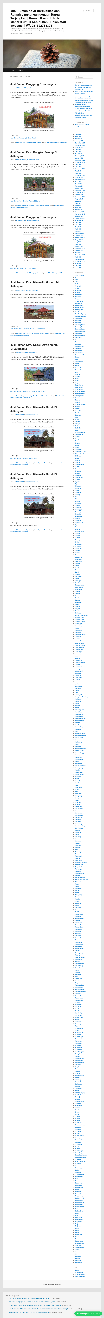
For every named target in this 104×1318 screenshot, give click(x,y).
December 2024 (80, 160)
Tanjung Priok (79, 1198)
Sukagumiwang (80, 1125)
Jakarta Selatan (80, 645)
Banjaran (78, 344)
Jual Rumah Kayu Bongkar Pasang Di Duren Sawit (27, 201)
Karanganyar (79, 716)
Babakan (78, 312)
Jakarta (77, 639)
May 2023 (78, 171)
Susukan (78, 1172)
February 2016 (79, 259)
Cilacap (77, 497)
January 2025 (79, 158)
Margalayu (78, 869)
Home (12, 70)
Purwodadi (78, 1043)
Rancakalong (79, 1060)
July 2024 (78, 164)
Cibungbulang (79, 464)
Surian (77, 1170)
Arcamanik (78, 294)
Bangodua (78, 338)
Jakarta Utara (79, 649)
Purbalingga (79, 1037)
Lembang (78, 819)
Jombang (78, 688)
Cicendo (77, 469)
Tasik (76, 1209)
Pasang (42, 205)
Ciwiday (77, 550)
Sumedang (78, 1153)
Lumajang (78, 841)
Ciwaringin (78, 548)
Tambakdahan (79, 1187)
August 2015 (79, 263)
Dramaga (78, 581)
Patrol (77, 981)
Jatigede (77, 665)
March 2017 (78, 253)
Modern (42, 333)
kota (76, 791)
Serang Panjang (80, 1093)
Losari (77, 839)
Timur (77, 1230)
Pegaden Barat (79, 985)
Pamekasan (78, 929)
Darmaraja (78, 561)
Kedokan (78, 746)
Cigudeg (77, 480)
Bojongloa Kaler (80, 391)
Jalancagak (78, 652)
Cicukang (78, 471)
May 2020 (78, 205)
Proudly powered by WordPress (52, 1284)
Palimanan (78, 923)
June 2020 (78, 203)
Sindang (77, 1099)
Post (76, 1026)
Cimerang (78, 512)
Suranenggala (79, 1168)
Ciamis (77, 437)
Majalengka (78, 852)
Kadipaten (78, 699)
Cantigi (77, 424)
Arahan (77, 292)
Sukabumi (78, 1123)
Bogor (77, 383)
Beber (77, 363)
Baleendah (78, 318)
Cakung (77, 421)
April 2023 (78, 173)
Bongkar (18, 205)
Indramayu (78, 632)
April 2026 (78, 136)
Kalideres (78, 701)
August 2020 (79, 199)
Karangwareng (79, 720)
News (77, 897)
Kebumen (78, 740)
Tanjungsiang (79, 1207)
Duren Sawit (79, 587)
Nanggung (78, 895)
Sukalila (77, 1133)
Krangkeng (78, 796)
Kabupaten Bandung (81, 697)
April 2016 (78, 257)
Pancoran (78, 936)
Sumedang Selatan (81, 1155)
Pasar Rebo (78, 968)
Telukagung (78, 1217)
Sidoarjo (78, 1097)
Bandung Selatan (80, 329)
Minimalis (36, 333)
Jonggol (77, 690)
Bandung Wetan (80, 331)
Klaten (77, 778)
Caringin (78, 428)
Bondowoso (79, 398)
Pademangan (79, 914)
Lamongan (78, 806)
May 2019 (78, 227)
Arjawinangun (79, 301)
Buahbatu (78, 413)
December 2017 (80, 248)
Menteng (78, 875)
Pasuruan (78, 974)
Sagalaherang (79, 1075)
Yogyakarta (78, 1263)
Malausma (78, 860)
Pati (76, 976)
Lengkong (78, 822)
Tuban (77, 1237)
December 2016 (80, 255)
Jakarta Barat (79, 641)
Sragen (77, 1118)
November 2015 (80, 261)
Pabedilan (78, 903)
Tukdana (77, 1239)
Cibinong (78, 456)
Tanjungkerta (79, 1200)
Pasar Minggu (79, 966)
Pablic (77, 905)
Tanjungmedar (79, 1202)
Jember (77, 680)
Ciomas (77, 518)
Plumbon (78, 1022)
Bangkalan (78, 333)
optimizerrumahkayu (34, 88)
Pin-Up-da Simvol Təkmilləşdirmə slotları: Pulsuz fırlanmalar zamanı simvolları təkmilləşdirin (39, 1309)
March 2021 (78, 184)
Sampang (78, 1080)
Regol (77, 1067)
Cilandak (78, 499)
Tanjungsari (79, 1204)
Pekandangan (79, 989)
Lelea (77, 811)
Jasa (76, 656)
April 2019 (78, 229)
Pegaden (78, 983)
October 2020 (79, 195)
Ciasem (77, 443)
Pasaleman (78, 959)
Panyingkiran (79, 948)
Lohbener (78, 832)
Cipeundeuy (79, 523)
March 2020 (78, 210)
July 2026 (78, 134)
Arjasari (77, 299)
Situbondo (78, 1105)
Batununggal (79, 361)
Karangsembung (80, 718)
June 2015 (78, 268)
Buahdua (78, 415)
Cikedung (78, 492)
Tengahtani (78, 1222)
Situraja (77, 1108)
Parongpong (79, 953)
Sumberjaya (79, 1151)
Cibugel (77, 462)
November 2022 (80, 175)
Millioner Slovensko (81, 880)
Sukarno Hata (79, 1140)
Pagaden (78, 916)
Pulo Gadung (79, 1032)
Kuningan (78, 802)
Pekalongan (79, 987)
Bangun (77, 340)
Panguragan (79, 944)
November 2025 (80, 145)
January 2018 (79, 246)
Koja (76, 785)
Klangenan (78, 776)
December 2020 (80, 190)
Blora (77, 381)
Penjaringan (79, 1000)
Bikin (76, 372)
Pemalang (78, 994)
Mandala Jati (79, 864)
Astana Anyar (79, 307)
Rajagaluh (78, 1054)
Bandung (78, 322)
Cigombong (79, 477)
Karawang (78, 723)
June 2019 (78, 225)
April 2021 (78, 182)
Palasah (77, 921)
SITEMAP (21, 70)
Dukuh (77, 583)
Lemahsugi (78, 817)
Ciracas (77, 527)
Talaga (77, 1179)
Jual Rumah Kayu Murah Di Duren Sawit (23, 458)
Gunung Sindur (80, 621)
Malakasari (78, 856)
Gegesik (77, 604)
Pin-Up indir (79, 1009)
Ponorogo (78, 1024)
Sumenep (78, 1159)
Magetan (77, 847)
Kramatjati (78, 794)
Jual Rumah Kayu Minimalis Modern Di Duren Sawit (27, 329)
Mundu (77, 890)
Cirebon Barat (79, 531)
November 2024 (80, 162)
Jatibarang (78, 660)
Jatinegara (19, 142)
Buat (76, 417)
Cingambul (78, 516)
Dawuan (77, 563)
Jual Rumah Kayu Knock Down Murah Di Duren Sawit (28, 391)
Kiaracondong (79, 774)
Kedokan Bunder (80, 748)
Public (77, 1030)
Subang (77, 1120)
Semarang (78, 1088)
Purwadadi (78, 1039)
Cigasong (78, 475)
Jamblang (78, 654)
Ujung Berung (79, 1243)
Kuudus (77, 804)
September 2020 (80, 197)
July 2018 (78, 242)
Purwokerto (78, 1045)
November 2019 (80, 214)
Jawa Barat (78, 677)
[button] (88, 1313)
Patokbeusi (78, 979)
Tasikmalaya (79, 1211)
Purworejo (78, 1047)
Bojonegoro (79, 387)
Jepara (77, 682)
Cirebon (77, 529)
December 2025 (80, 143)
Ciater (77, 445)
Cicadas (77, 467)
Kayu (32, 205)
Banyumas (78, 350)
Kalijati (77, 703)
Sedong (77, 1086)
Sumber (77, 1148)
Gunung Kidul (79, 617)
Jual (24, 142)
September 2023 (80, 169)
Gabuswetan (79, 589)
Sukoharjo (78, 1144)
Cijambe (77, 482)
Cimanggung (79, 510)
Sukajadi (78, 1129)
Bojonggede (79, 389)
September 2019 (80, 218)
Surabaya (78, 1164)
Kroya (77, 798)
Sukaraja (78, 1138)
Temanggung (79, 1219)
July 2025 (78, 149)
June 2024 (78, 167)
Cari (76, 426)
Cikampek (78, 486)
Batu (76, 359)
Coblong (78, 555)
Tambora (78, 1191)
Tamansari (78, 1185)
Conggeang (78, 559)
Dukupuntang (79, 585)
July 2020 (78, 201)
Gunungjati (78, 624)
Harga (77, 628)
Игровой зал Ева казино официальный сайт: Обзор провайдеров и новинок (84, 100)
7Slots (77, 282)
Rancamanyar (79, 1062)
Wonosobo (78, 1260)
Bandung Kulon (80, 327)
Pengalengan (79, 998)
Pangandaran (79, 938)
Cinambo (78, 514)
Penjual (77, 1002)
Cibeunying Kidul (80, 454)
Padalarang (78, 912)
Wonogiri (78, 1258)
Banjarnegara (79, 346)
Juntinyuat (78, 695)
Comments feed (80, 1274)
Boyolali (77, 406)
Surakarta (78, 1166)
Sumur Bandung (80, 1161)
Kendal (77, 761)
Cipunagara (78, 525)
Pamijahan (78, 931)
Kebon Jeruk (79, 738)
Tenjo (77, 1224)
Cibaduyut (78, 449)
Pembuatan (78, 996)
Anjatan (77, 288)
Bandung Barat (79, 325)
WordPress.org (80, 1276)
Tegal (77, 1215)
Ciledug (77, 501)
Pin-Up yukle (79, 1017)
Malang (77, 858)
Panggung (33, 142)
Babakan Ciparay (80, 314)
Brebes (77, 409)
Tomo (77, 1232)
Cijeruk (77, 484)
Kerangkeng (79, 768)
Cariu (77, 430)
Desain (77, 572)
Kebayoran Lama (80, 735)
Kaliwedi (78, 705)
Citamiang (78, 544)
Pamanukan (79, 927)
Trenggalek (78, 1235)
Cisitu (77, 542)
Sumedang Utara (80, 1157)
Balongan (78, 320)
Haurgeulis (78, 630)
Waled (77, 1252)
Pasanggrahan (79, 963)
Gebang (77, 600)
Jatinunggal (79, 671)
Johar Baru (78, 686)
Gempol (77, 606)
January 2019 (79, 235)
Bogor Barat (79, 385)
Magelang (78, 845)
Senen (77, 1090)
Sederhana (78, 1084)
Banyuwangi (79, 353)
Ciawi (77, 447)
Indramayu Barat (80, 634)
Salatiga (77, 1078)
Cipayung (78, 520)
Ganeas (77, 594)
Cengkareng (79, 434)
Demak (77, 566)
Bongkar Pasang (80, 404)
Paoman (77, 951)
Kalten (77, 707)
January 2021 (79, 188)
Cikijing (77, 495)
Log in (77, 1270)
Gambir (77, 591)
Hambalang (78, 626)
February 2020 (79, 212)
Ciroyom (78, 533)
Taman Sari (78, 1183)
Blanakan (78, 376)
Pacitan (77, 910)
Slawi (77, 1110)
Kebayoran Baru (80, 733)
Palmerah (78, 925)
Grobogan (78, 613)
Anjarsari (78, 286)
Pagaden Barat (79, 918)
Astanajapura (79, 310)
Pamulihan (78, 933)
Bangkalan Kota (80, 335)
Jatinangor (78, 667)
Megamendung (79, 873)
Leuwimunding (80, 826)
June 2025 (78, 152)
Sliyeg (77, 1114)
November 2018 (80, 238)
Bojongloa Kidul (80, 393)
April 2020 (78, 207)
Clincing (77, 553)
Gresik (77, 611)
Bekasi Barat (79, 368)
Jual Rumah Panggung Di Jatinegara (33, 84)
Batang (77, 357)
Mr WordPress (79, 125)
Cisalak (77, 535)
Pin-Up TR (78, 1013)
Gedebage (78, 602)
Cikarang (78, 488)
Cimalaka (78, 508)
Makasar (77, 854)
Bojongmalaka (79, 396)
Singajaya (78, 1103)
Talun (77, 1181)
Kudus (77, 800)
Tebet (77, 1213)
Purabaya (78, 1034)
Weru (76, 1254)
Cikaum (77, 490)
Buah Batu (78, 411)
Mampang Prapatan (81, 862)
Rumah (39, 142)
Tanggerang (79, 1196)
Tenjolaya (78, 1226)
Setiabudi (78, 1095)
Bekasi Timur (79, 370)
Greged (77, 609)
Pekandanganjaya (80, 991)
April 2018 (78, 244)
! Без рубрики (79, 275)
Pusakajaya (78, 1050)
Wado (77, 1250)
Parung (77, 955)
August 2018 (79, 240)
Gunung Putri (79, 619)
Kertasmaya (78, 772)
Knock (35, 396)
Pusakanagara (79, 1052)
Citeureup (78, 546)
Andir (77, 284)
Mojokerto (78, 888)
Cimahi (77, 505)
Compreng (78, 557)
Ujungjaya (78, 1245)
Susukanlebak (79, 1174)
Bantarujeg (78, 348)
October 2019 (79, 216)
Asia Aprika (78, 303)
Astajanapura (79, 305)
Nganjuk (77, 899)
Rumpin (77, 1073)
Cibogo (77, 460)
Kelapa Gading (79, 751)
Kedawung (78, 742)
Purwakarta (78, 1041)
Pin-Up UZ (78, 1015)
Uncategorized (79, 1247)
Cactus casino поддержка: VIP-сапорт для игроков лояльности (83, 87)
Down (17, 396)
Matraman (78, 871)
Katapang (78, 729)
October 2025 (79, 147)
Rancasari (78, 1065)
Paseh (77, 970)
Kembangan (79, 759)
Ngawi (77, 901)
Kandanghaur (79, 710)
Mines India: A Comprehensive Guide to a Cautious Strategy (83, 115)
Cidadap (77, 473)
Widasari (78, 1256)
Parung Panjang (80, 957)
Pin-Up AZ (78, 1007)
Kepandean (78, 763)
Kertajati (77, 770)
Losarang (78, 837)
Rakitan (77, 1056)
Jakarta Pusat (79, 643)
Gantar (77, 596)
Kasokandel (78, 725)
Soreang (77, 1116)
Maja (76, 850)
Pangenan (78, 940)
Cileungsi (78, 503)
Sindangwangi (79, 1101)
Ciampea (78, 439)
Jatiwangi (78, 675)
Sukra (77, 1146)
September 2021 (80, 180)
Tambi (77, 1189)
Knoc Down (78, 781)
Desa (76, 570)
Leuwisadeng (79, 828)
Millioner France (80, 877)
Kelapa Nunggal (80, 753)
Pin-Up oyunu (79, 1011)
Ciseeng (77, 540)
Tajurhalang (79, 1176)
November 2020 (80, 192)
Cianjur (77, 441)
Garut (77, 598)
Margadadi (78, 867)
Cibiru (77, 458)
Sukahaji (78, 1127)
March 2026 (78, 139)
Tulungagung (79, 1241)
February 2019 (79, 233)
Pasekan (77, 972)
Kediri (77, 744)
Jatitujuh (78, 673)
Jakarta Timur (79, 647)
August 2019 (79, 220)
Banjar (77, 342)
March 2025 (78, 154)
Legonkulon (79, 809)
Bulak (77, 419)
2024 (76, 279)
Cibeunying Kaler (80, 452)
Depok (77, 568)
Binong (77, 374)
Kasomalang (79, 727)
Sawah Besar (79, 1082)
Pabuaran (78, 908)
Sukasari (78, 1142)
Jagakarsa (78, 637)
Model (77, 884)
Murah (44, 396)
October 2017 (79, 251)
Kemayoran (78, 757)
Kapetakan (78, 712)
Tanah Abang (79, 1194)
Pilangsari (78, 1004)
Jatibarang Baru (80, 662)
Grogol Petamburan (81, 615)
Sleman (77, 1112)
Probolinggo (79, 1028)
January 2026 (79, 141)
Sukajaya (78, 1131)
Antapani (78, 290)
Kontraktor (78, 787)
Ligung (77, 830)
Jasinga (77, 658)
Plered (77, 1019)
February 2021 (79, 186)
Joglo (77, 684)
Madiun (77, 843)
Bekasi (77, 365)
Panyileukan (79, 946)
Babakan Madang (80, 316)
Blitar (77, 378)
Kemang (77, 755)
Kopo (77, 789)
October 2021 (79, 177)
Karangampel (79, 714)
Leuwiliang (78, 824)
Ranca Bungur (79, 1058)
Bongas (77, 400)
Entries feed (79, 1272)
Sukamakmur (79, 1136)
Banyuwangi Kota (80, 355)
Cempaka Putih (80, 432)
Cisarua (77, 538)
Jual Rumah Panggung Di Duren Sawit (23, 138)
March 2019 (78, 231)
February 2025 (79, 156)
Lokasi (28, 142)
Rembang (78, 1069)
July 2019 (78, 223)
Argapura (78, 297)
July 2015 (78, 266)
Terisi (77, 1228)
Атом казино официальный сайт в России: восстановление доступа (84, 93)
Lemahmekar (79, 815)
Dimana (77, 574)
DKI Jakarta (78, 576)
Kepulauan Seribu (80, 766)
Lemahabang (79, 813)
